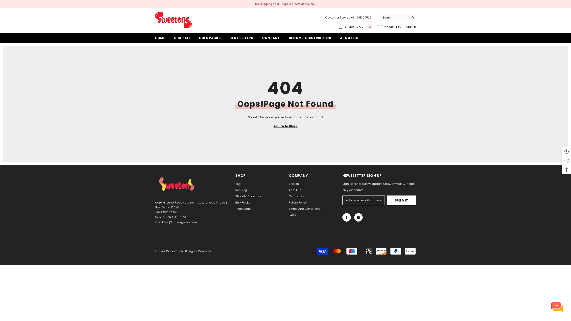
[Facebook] (346, 217)
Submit (401, 200)
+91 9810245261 (361, 17)
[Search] (398, 17)
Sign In (411, 27)
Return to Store (285, 126)
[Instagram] (358, 217)
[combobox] (394, 17)
